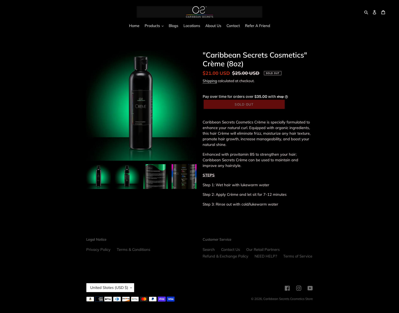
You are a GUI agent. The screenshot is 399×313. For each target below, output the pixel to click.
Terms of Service (297, 256)
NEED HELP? (266, 256)
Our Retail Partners (263, 249)
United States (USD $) (109, 287)
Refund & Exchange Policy (225, 256)
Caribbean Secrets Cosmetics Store (288, 299)
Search (209, 249)
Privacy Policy (98, 249)
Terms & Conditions (133, 249)
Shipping (210, 81)
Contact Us (230, 249)
